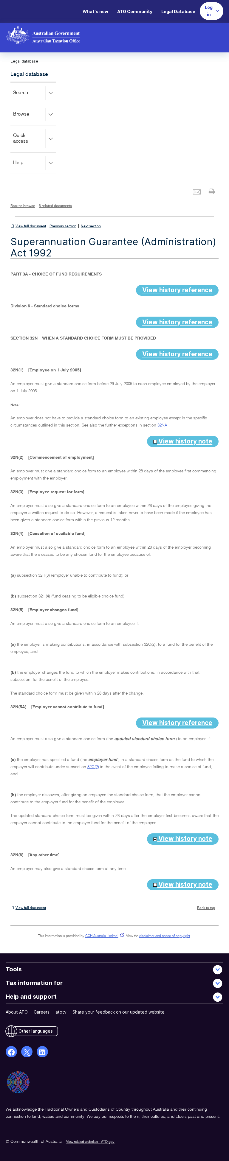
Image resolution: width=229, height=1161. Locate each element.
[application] (33, 128)
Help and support (31, 996)
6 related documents (55, 206)
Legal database (29, 74)
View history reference (177, 290)
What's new (95, 11)
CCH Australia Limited (103, 936)
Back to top (206, 908)
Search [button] (29, 97)
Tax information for (34, 982)
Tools (14, 969)
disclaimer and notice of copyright (164, 936)
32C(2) (93, 767)
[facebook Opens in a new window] (11, 1051)
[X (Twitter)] (27, 1051)
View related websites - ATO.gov (90, 1142)
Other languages (35, 1031)
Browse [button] (30, 118)
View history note (184, 441)
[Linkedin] (42, 1051)
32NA (162, 425)
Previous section (62, 226)
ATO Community (134, 11)
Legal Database (178, 11)
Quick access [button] (29, 142)
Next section (91, 226)
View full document (31, 226)
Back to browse (22, 206)
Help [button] (27, 167)
